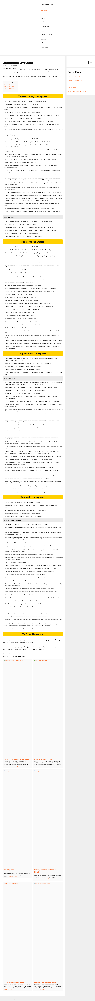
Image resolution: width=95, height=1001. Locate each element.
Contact (76, 999)
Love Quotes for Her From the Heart (45, 871)
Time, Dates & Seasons (46, 21)
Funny (42, 31)
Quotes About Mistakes (74, 84)
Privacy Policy (83, 999)
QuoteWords (47, 4)
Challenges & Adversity (46, 34)
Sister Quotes (9, 870)
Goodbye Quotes (72, 87)
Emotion (43, 18)
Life (42, 15)
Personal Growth (45, 26)
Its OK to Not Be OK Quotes (75, 80)
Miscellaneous (44, 47)
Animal (43, 37)
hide (11, 82)
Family (42, 13)
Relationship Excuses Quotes (75, 76)
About (72, 999)
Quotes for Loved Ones (43, 759)
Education (43, 39)
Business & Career (45, 23)
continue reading (14, 766)
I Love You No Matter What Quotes (17, 759)
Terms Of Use (90, 999)
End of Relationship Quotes (14, 982)
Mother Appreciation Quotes (45, 982)
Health (42, 42)
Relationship (44, 10)
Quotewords (8, 999)
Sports (42, 45)
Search (69, 60)
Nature (42, 29)
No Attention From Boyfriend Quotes (77, 91)
